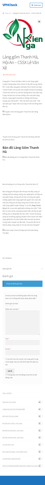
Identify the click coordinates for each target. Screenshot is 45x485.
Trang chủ (8, 13)
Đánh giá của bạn (11, 303)
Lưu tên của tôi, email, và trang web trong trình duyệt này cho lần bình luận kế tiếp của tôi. (21, 362)
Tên (7, 339)
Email (8, 349)
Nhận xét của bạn (12, 309)
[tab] (23, 269)
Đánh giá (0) (7, 269)
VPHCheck (10, 5)
